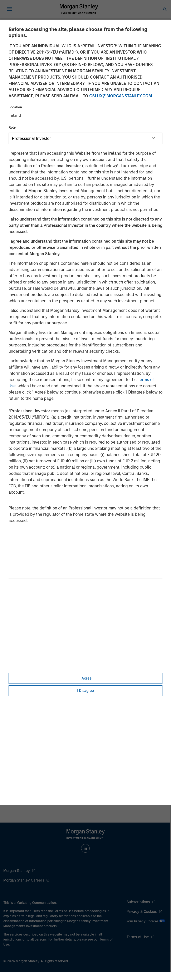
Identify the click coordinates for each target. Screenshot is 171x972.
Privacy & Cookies (142, 911)
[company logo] (79, 9)
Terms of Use (138, 937)
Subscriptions (138, 902)
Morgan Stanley (16, 870)
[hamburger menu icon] (9, 9)
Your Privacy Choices (143, 921)
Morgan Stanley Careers (23, 880)
